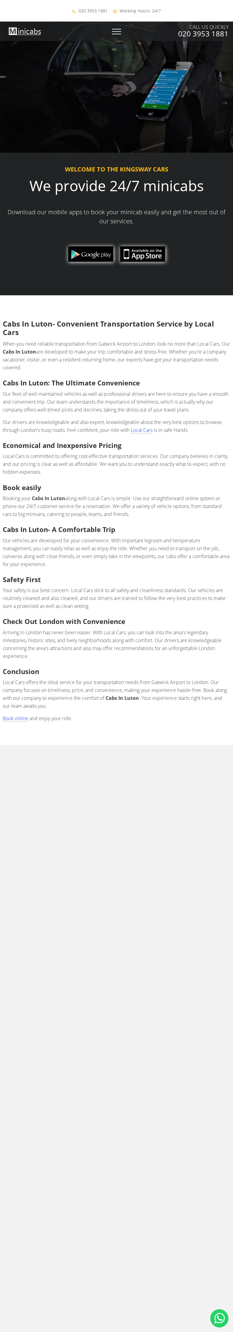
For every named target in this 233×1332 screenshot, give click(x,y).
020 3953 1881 (93, 11)
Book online (15, 718)
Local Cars (142, 430)
